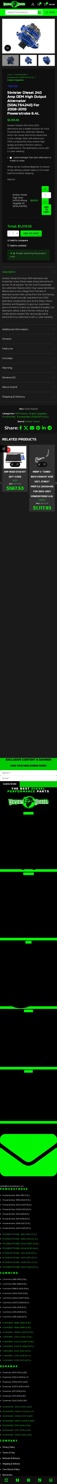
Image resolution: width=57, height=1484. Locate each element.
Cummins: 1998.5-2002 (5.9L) (15, 1288)
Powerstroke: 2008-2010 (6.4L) (20, 77)
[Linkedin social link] (44, 428)
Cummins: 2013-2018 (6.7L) (14, 1312)
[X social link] (26, 428)
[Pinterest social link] (38, 428)
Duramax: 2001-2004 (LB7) (14, 1372)
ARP (15, 480)
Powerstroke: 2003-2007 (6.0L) (17, 1205)
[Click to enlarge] (7, 48)
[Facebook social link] (20, 428)
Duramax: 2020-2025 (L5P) (14, 1400)
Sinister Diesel (32, 421)
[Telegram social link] (50, 428)
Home (9, 74)
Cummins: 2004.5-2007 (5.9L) (15, 1298)
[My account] (33, 4)
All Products (21, 413)
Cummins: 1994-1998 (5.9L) (14, 1284)
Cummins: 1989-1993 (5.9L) (14, 1279)
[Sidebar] (3, 448)
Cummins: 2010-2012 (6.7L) (14, 1307)
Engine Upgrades (15, 80)
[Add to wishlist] (17, 464)
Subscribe (10, 784)
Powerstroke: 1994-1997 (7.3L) (16, 1195)
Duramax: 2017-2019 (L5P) (14, 1396)
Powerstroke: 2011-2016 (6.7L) (15, 1214)
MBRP (42, 500)
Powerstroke (20, 74)
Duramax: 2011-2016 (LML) (14, 1391)
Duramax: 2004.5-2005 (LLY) (15, 1377)
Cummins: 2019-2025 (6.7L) (14, 1317)
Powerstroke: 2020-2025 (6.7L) (16, 1228)
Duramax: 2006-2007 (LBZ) (15, 1382)
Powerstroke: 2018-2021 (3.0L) (16, 1223)
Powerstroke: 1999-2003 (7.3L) (16, 1200)
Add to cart (46, 209)
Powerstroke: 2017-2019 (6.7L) (16, 1219)
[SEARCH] (40, 12)
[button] (5, 36)
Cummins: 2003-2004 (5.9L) (15, 1293)
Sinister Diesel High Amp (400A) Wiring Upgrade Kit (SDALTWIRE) (20, 200)
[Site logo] (14, 4)
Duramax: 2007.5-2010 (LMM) (15, 1386)
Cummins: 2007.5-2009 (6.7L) (15, 1302)
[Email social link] (32, 428)
